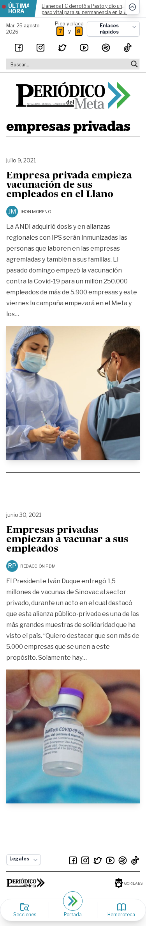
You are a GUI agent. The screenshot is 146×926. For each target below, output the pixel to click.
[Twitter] (62, 47)
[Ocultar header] (132, 7)
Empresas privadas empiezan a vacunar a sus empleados (67, 540)
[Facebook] (18, 47)
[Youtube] (84, 47)
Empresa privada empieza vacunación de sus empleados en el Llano (69, 185)
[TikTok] (127, 47)
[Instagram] (40, 47)
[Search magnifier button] (134, 64)
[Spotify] (106, 47)
